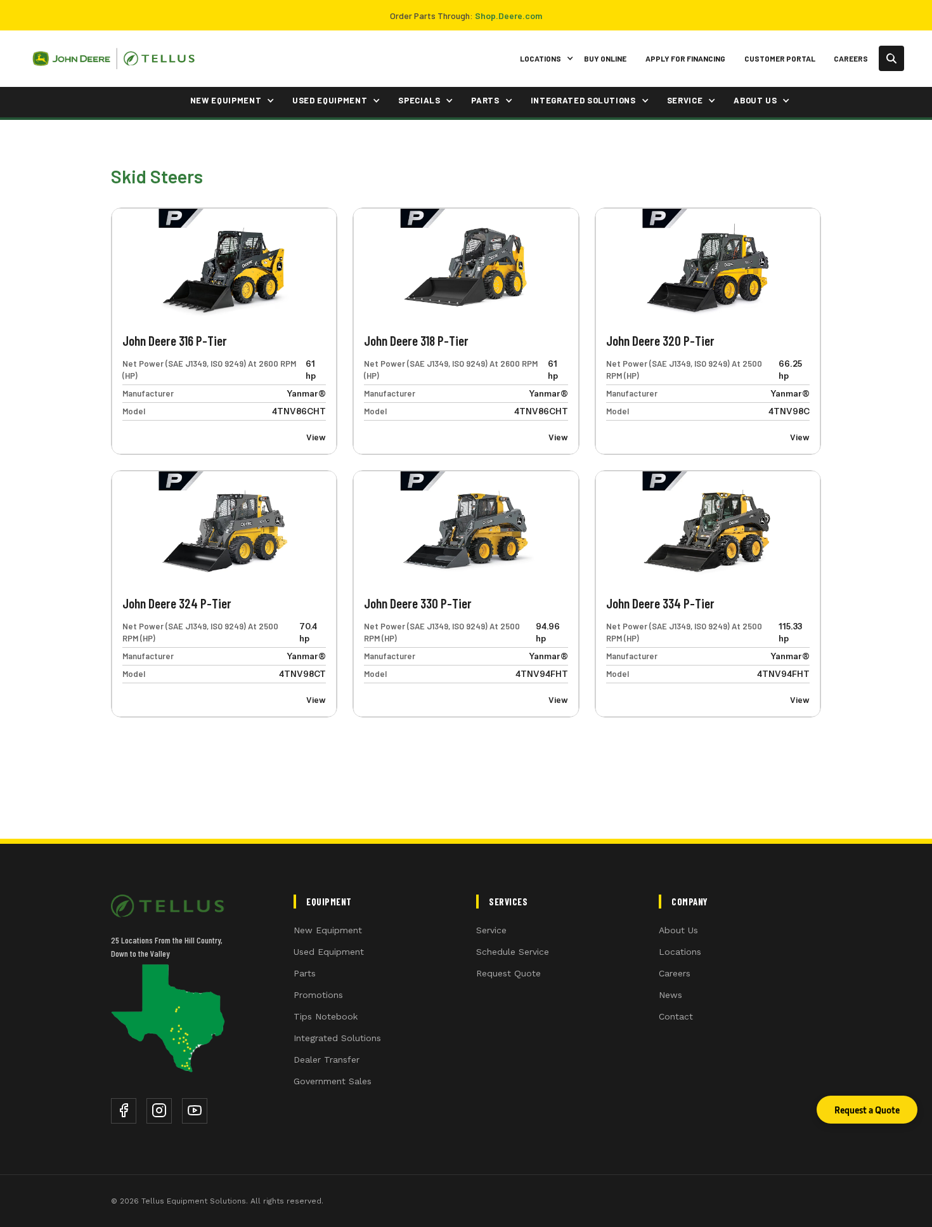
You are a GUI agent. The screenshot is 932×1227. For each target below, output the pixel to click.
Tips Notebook (326, 1016)
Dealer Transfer (326, 1059)
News (670, 995)
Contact (676, 1016)
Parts (305, 973)
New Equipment (328, 930)
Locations (680, 952)
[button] (544, 58)
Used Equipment (329, 952)
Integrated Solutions (337, 1038)
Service (491, 930)
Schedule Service (512, 952)
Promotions (318, 995)
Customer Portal (779, 58)
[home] (113, 58)
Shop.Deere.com (508, 15)
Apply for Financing (685, 58)
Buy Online (605, 58)
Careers (851, 58)
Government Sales (333, 1081)
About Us (678, 930)
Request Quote (508, 973)
